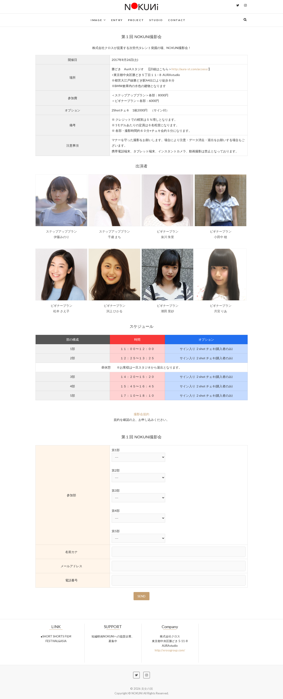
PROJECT (136, 20)
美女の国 (147, 688)
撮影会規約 (141, 414)
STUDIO (156, 20)
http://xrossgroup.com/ (170, 650)
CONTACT (177, 20)
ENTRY (117, 20)
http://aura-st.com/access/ (190, 69)
